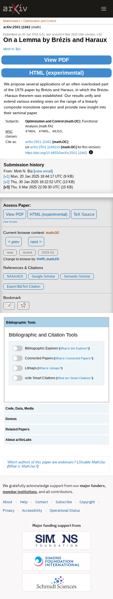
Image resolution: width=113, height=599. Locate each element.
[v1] (7, 176)
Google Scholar (43, 276)
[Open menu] (104, 9)
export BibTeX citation (23, 287)
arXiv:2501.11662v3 (45, 147)
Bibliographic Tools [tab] (21, 322)
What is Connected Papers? (73, 358)
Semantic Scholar (77, 276)
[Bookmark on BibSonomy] (9, 306)
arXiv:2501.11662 (38, 142)
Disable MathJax (92, 462)
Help (24, 502)
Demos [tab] (11, 419)
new (10, 252)
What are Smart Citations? (74, 378)
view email (43, 171)
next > (36, 241)
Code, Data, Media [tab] (19, 408)
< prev (13, 241)
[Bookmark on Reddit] (23, 306)
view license (10, 221)
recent (27, 252)
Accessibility (32, 510)
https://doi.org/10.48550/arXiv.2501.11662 (56, 153)
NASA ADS (15, 276)
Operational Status (65, 510)
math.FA (52, 259)
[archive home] (15, 9)
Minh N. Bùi (12, 49)
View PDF (56, 60)
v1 (42, 34)
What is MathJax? (23, 466)
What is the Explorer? (74, 348)
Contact (41, 502)
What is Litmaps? (50, 368)
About (7, 502)
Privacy (8, 510)
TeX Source (84, 214)
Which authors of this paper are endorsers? (41, 462)
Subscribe (64, 502)
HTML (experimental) (56, 73)
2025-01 (48, 252)
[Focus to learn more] (90, 152)
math (41, 259)
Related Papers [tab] (17, 429)
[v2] (7, 182)
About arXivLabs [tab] (18, 439)
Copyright (87, 502)
